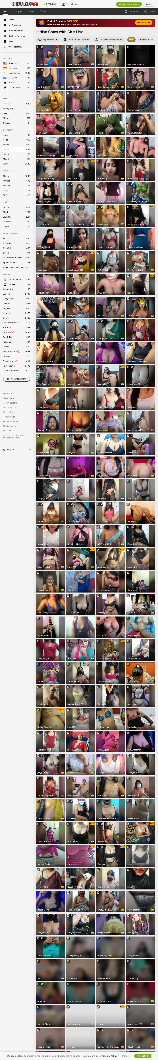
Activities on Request (109, 40)
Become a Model (10, 421)
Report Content (10, 403)
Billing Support (9, 398)
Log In (149, 4)
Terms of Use (9, 417)
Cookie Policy (109, 1056)
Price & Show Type (77, 40)
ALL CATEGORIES (18, 379)
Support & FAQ (9, 394)
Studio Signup (9, 426)
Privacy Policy (9, 412)
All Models (7, 431)
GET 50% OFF (143, 23)
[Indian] (131, 39)
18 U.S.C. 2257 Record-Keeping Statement (13, 436)
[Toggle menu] (5, 4)
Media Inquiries (10, 408)
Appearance (48, 40)
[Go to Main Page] (25, 4)
